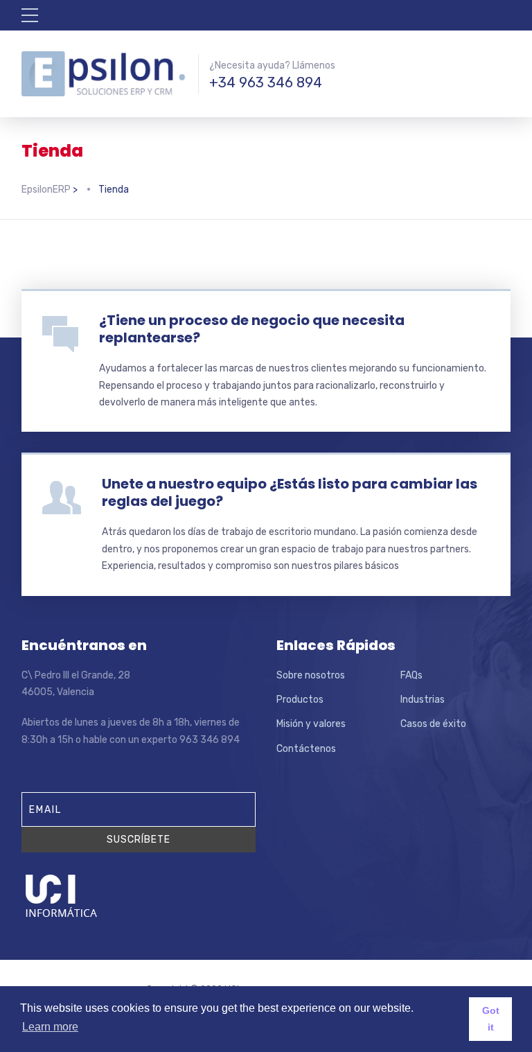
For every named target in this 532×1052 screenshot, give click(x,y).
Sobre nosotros (310, 675)
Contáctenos (306, 749)
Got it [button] (490, 1019)
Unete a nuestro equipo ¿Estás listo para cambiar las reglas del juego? (289, 492)
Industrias (422, 699)
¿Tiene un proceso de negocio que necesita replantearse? (252, 328)
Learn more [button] (50, 1027)
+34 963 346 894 (265, 82)
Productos (299, 699)
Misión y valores (311, 724)
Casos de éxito (433, 724)
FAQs (411, 675)
